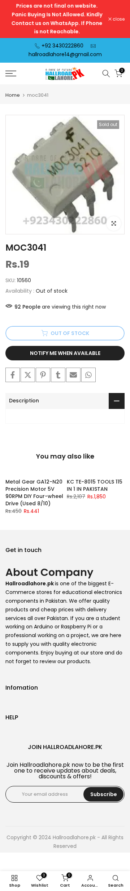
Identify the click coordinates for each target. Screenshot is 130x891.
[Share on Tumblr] (58, 375)
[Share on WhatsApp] (88, 375)
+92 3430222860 (62, 45)
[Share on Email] (73, 375)
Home (12, 95)
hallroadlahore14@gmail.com (65, 54)
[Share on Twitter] (28, 375)
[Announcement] (57, 19)
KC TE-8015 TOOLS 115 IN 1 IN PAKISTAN (94, 485)
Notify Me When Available (65, 353)
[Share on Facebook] (12, 375)
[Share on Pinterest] (43, 375)
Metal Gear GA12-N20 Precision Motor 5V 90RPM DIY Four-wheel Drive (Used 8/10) (34, 492)
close (118, 19)
